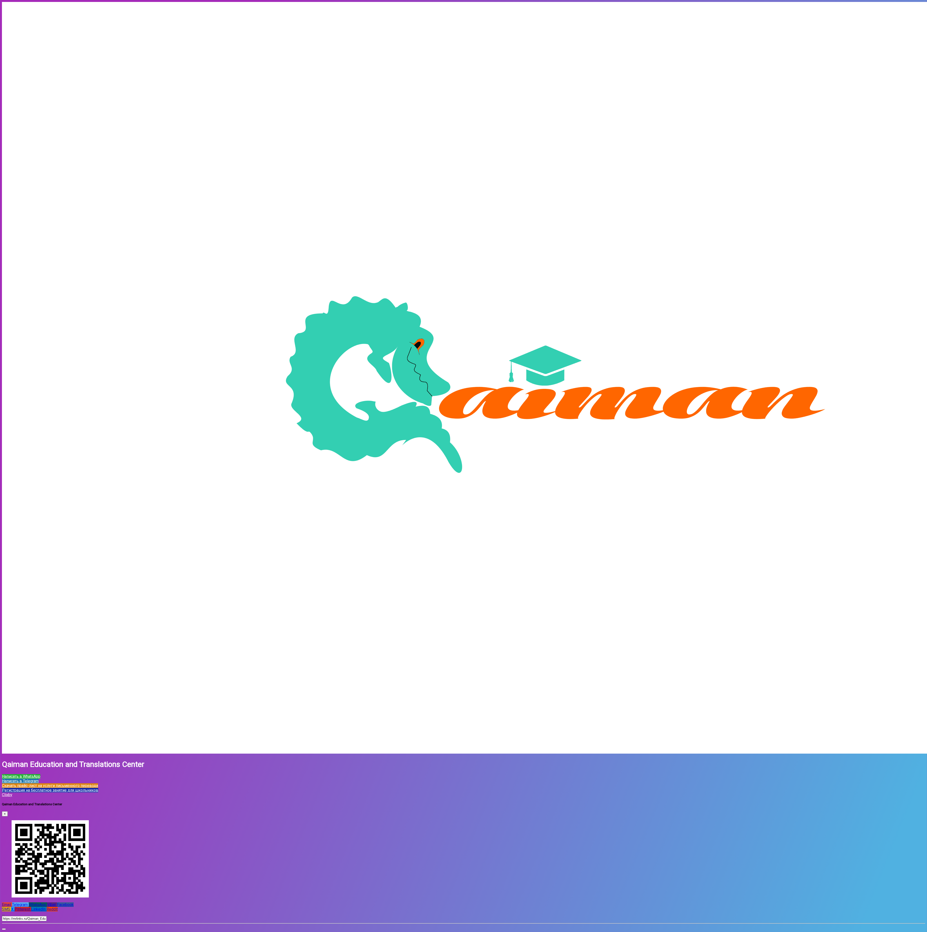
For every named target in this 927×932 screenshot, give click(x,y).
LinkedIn (39, 909)
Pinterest (22, 909)
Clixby (7, 794)
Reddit (52, 909)
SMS (6, 909)
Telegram (20, 904)
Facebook (65, 904)
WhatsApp (38, 904)
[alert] (4, 929)
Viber (52, 904)
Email (7, 904)
